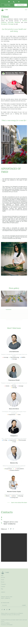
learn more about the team (19, 502)
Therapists (3, 584)
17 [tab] (8, 313)
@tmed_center (14, 522)
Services (3, 577)
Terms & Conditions (5, 623)
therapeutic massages (7, 24)
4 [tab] (19, 309)
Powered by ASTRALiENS (6, 624)
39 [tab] (19, 318)
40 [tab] (25, 318)
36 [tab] (3, 318)
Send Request (20, 5)
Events (2, 579)
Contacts (3, 586)
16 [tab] (3, 313)
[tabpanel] (14, 299)
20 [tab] (25, 313)
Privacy (2, 621)
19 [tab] (19, 313)
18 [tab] (14, 313)
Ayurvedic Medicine (14, 22)
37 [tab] (8, 318)
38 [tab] (14, 318)
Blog (2, 588)
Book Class (7, 5)
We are (2, 582)
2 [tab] (8, 309)
